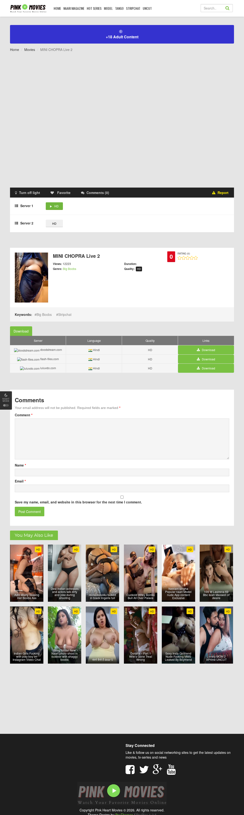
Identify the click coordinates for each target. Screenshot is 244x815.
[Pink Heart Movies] (28, 8)
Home (14, 49)
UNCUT (147, 8)
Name (20, 465)
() (97, 192)
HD (56, 206)
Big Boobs (69, 269)
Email (20, 481)
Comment (23, 414)
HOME (57, 8)
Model (108, 8)
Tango (119, 8)
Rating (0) (184, 253)
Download (21, 331)
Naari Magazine (73, 8)
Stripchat (133, 8)
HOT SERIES (94, 8)
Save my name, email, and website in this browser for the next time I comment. (78, 502)
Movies (29, 49)
